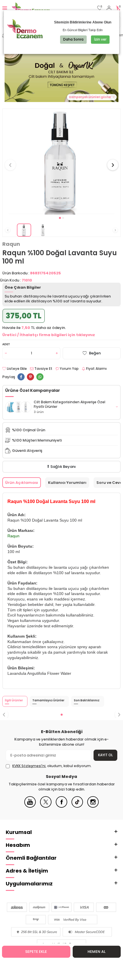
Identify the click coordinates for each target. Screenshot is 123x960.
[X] (45, 806)
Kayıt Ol (105, 755)
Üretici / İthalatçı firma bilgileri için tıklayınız (48, 335)
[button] (60, 218)
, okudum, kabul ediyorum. (52, 766)
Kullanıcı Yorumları (67, 482)
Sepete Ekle (36, 951)
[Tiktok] (77, 806)
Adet (6, 344)
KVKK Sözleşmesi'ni (28, 765)
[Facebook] (61, 806)
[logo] (31, 8)
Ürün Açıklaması (21, 482)
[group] (61, 162)
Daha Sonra (73, 39)
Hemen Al (97, 951)
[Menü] (4, 8)
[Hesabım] (109, 8)
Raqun (11, 244)
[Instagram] (93, 806)
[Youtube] (30, 806)
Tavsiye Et (42, 368)
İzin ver (100, 39)
